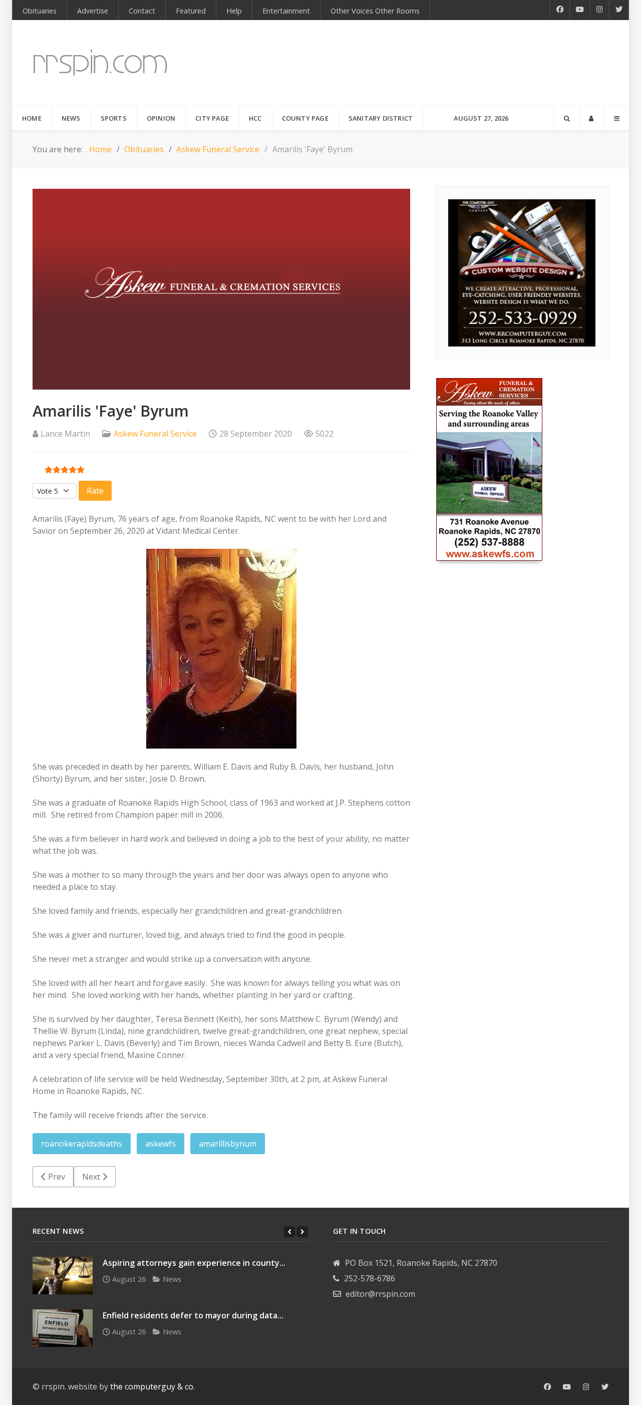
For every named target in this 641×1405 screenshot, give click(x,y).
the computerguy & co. (152, 1386)
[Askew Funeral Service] (489, 470)
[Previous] (289, 1231)
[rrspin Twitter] (604, 1386)
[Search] (566, 118)
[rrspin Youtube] (567, 1386)
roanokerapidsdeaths (81, 1143)
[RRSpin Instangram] (599, 9)
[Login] (591, 118)
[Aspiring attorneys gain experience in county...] (63, 1275)
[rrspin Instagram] (586, 1386)
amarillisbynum (227, 1143)
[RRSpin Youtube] (580, 9)
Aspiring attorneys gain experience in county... (194, 1262)
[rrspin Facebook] (547, 1386)
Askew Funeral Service (155, 433)
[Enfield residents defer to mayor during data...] (63, 1328)
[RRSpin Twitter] (619, 9)
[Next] (302, 1231)
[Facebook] (560, 9)
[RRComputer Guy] (521, 271)
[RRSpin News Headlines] (100, 63)
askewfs (160, 1143)
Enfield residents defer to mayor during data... (193, 1315)
